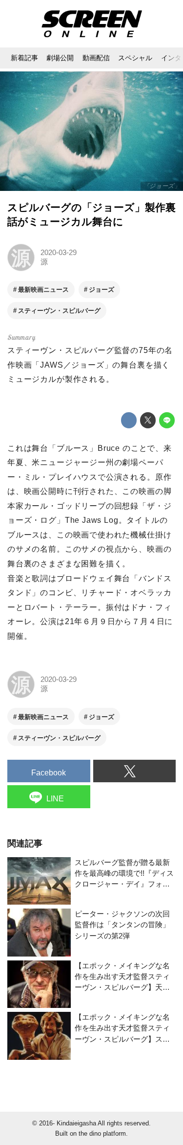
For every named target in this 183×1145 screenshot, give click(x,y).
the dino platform (102, 1133)
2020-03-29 (59, 253)
